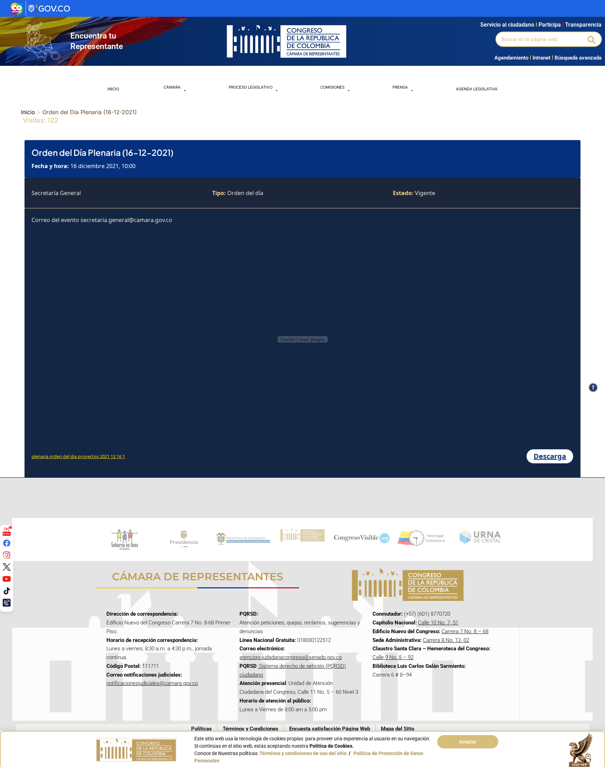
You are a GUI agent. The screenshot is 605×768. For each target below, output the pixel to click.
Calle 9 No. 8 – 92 (393, 657)
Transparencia (583, 24)
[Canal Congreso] (6, 602)
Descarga (550, 456)
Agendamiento (511, 58)
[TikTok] (6, 590)
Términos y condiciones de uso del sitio (303, 753)
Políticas (201, 729)
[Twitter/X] (6, 567)
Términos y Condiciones (250, 729)
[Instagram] (6, 555)
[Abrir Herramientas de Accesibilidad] (593, 387)
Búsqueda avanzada (578, 58)
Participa (551, 24)
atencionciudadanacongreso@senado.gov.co (290, 657)
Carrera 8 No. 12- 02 (446, 640)
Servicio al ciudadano (507, 24)
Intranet (540, 58)
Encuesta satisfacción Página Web (329, 729)
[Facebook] (6, 543)
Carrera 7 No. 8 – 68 (464, 631)
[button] (591, 39)
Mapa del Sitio (397, 729)
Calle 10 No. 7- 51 (438, 623)
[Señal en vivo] (6, 531)
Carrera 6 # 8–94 (392, 675)
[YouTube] (6, 578)
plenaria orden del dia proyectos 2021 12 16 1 (78, 456)
